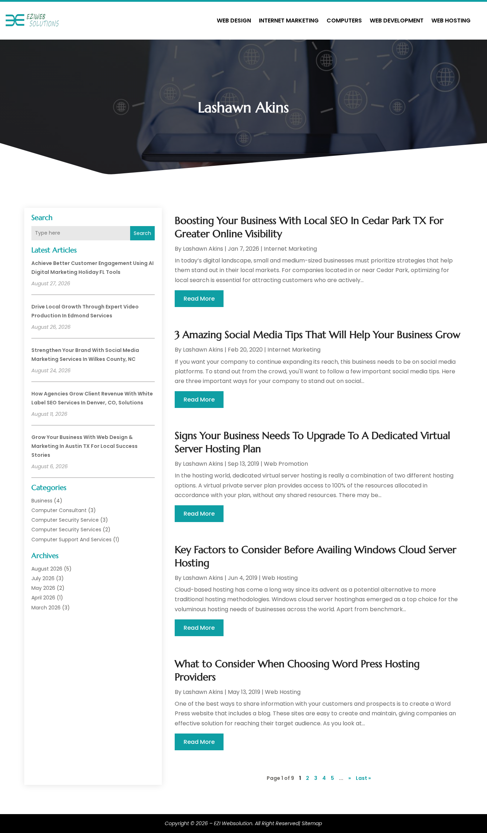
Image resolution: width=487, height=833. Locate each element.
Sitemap (312, 823)
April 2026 (43, 597)
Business (41, 500)
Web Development (397, 20)
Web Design (234, 20)
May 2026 (43, 588)
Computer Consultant (59, 510)
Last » (363, 778)
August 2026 (46, 568)
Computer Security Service (65, 519)
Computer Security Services (66, 529)
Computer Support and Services (71, 539)
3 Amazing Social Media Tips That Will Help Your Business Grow (317, 334)
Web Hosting (451, 20)
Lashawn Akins (203, 249)
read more (199, 299)
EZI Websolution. (233, 823)
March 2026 (46, 607)
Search (142, 233)
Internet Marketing (289, 20)
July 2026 (43, 578)
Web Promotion (286, 464)
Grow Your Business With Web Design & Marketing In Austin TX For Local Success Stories (84, 446)
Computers (344, 20)
